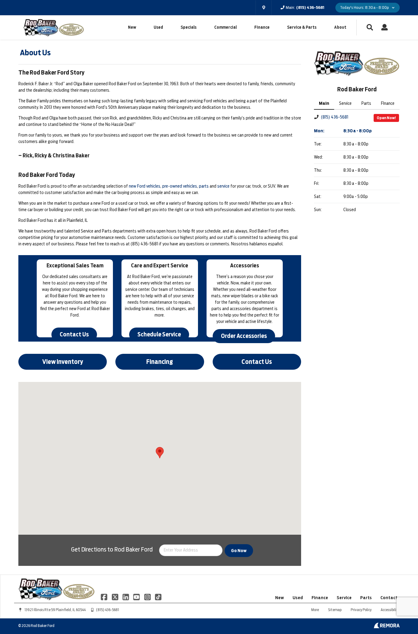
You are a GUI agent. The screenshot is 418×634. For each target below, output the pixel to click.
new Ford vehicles (144, 186)
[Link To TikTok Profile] (158, 597)
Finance (262, 27)
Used (158, 27)
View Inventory (62, 361)
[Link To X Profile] (115, 597)
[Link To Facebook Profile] (104, 597)
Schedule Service (159, 334)
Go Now (239, 550)
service (223, 186)
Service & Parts (301, 27)
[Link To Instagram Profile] (148, 597)
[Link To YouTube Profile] (137, 597)
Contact (388, 597)
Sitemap (334, 609)
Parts (366, 597)
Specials (188, 27)
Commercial (225, 27)
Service (344, 597)
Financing (159, 361)
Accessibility (390, 609)
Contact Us (74, 334)
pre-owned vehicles (179, 186)
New (132, 27)
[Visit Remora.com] (387, 626)
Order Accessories (244, 336)
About (340, 27)
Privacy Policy (361, 609)
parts (204, 186)
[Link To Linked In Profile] (126, 597)
